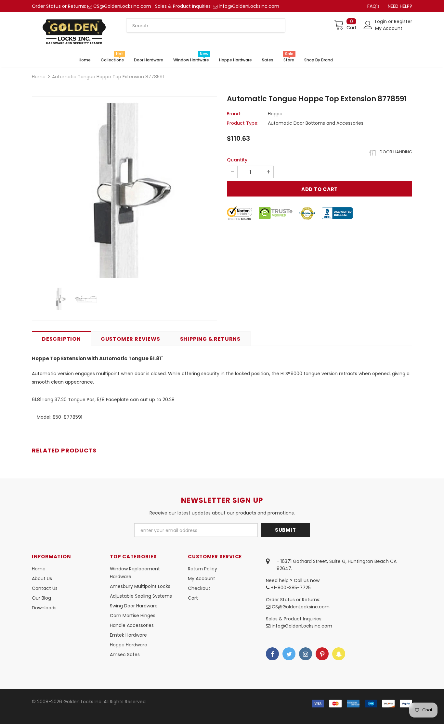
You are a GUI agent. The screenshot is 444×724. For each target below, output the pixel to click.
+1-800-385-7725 (290, 587)
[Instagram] (305, 653)
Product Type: (242, 123)
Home (39, 76)
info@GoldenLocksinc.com (249, 6)
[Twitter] (288, 653)
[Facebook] (272, 653)
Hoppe (275, 113)
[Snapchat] (338, 653)
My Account (388, 28)
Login (381, 21)
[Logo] (74, 31)
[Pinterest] (322, 653)
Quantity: (237, 160)
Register (403, 21)
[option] (124, 189)
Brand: (234, 113)
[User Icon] (367, 25)
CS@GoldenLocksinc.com (122, 6)
